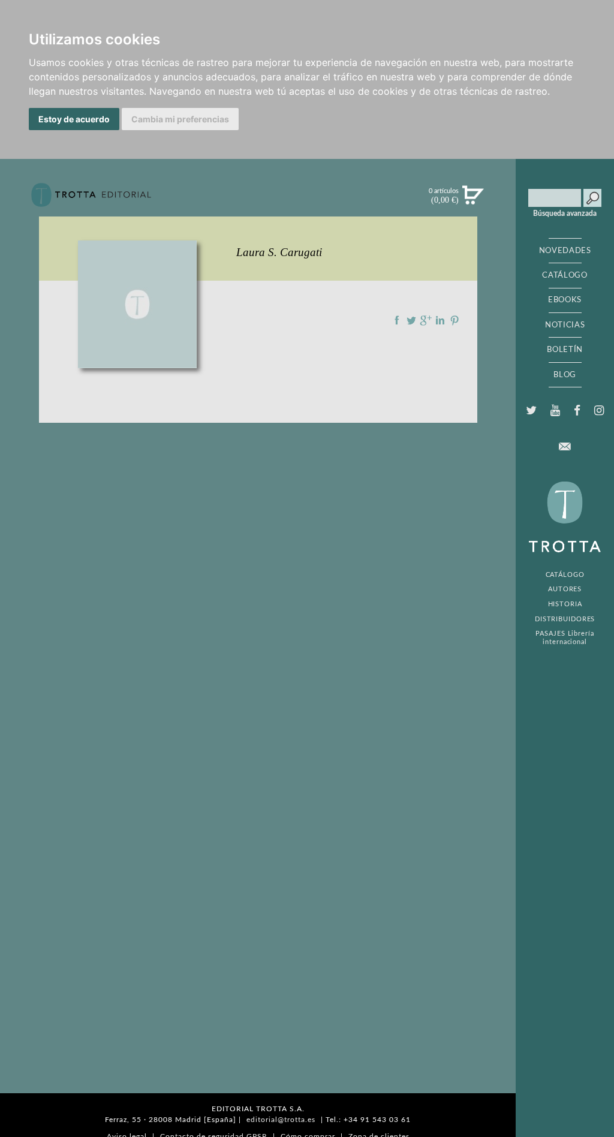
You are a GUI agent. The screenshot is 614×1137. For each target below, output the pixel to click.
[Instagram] (599, 411)
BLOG (564, 375)
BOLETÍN (565, 349)
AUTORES (565, 589)
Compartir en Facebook (397, 320)
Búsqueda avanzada (565, 213)
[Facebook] (577, 411)
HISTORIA (565, 604)
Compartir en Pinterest (454, 320)
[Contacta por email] (565, 446)
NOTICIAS (565, 325)
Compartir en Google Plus (426, 320)
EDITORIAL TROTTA (565, 520)
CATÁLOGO (564, 275)
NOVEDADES (565, 250)
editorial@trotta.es (280, 1119)
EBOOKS (565, 300)
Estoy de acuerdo (74, 119)
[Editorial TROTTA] (91, 199)
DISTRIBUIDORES (565, 619)
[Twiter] (531, 411)
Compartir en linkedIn (440, 320)
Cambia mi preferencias (180, 119)
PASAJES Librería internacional (564, 637)
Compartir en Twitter (411, 320)
